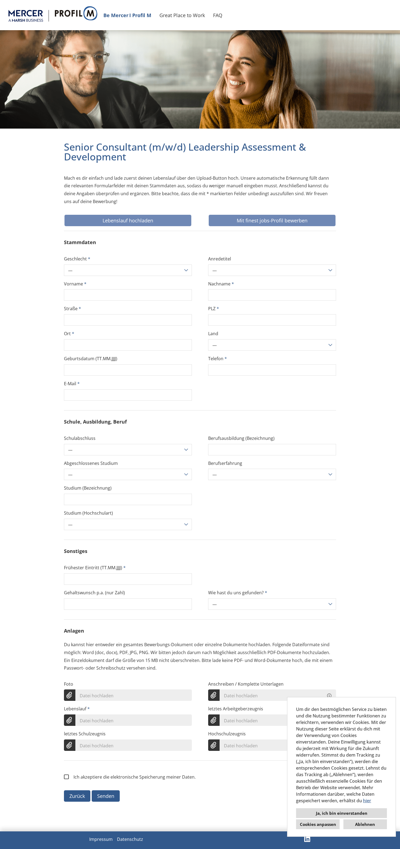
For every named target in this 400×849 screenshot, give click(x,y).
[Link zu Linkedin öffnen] (307, 839)
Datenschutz (130, 839)
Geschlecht (77, 259)
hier (367, 801)
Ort (69, 334)
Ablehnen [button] (365, 824)
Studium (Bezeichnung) (88, 488)
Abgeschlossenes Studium (91, 463)
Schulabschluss (80, 438)
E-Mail (72, 384)
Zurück (77, 796)
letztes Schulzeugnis (85, 734)
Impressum (101, 839)
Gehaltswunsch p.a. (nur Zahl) (94, 593)
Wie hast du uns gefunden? (237, 593)
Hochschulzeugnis (227, 734)
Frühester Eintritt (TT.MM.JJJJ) (95, 568)
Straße (72, 309)
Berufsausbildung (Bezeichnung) (241, 438)
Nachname (221, 284)
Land (213, 334)
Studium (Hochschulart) (88, 513)
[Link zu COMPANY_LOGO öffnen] (52, 15)
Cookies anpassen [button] (318, 824)
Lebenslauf (77, 709)
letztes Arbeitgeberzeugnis (235, 709)
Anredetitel (219, 259)
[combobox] (128, 270)
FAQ (217, 15)
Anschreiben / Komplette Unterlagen (246, 684)
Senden (105, 796)
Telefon (217, 359)
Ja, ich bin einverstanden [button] (341, 813)
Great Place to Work (182, 15)
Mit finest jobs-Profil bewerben (272, 220)
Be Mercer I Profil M (127, 15)
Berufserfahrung (225, 463)
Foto (68, 684)
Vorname (75, 284)
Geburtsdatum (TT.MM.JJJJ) (90, 359)
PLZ (213, 309)
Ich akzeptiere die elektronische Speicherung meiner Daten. (134, 777)
